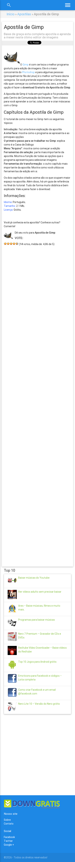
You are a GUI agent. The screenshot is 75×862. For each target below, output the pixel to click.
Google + (9, 844)
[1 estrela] (5, 243)
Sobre (7, 819)
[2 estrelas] (8, 243)
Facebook (9, 837)
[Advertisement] (37, 401)
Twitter (8, 841)
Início (10, 14)
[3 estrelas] (11, 243)
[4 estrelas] (14, 243)
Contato (8, 823)
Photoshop (28, 72)
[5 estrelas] (16, 243)
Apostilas (24, 14)
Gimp (26, 64)
